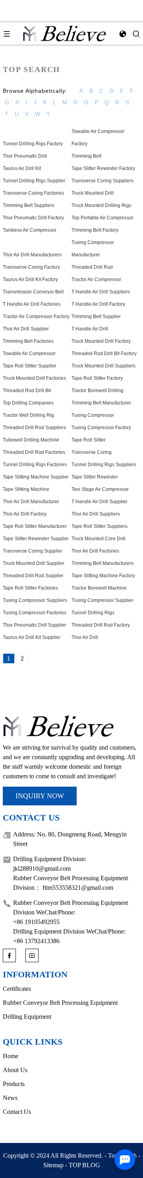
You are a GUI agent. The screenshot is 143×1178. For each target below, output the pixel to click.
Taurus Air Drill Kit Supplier (31, 637)
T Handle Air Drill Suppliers (101, 292)
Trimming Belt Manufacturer (101, 403)
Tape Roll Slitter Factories (30, 588)
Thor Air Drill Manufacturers (32, 255)
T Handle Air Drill (90, 329)
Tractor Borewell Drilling (98, 390)
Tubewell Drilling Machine (31, 440)
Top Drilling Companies (28, 403)
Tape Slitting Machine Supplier (36, 477)
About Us (15, 1070)
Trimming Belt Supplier (96, 316)
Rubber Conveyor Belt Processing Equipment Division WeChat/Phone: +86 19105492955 (70, 912)
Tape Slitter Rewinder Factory (103, 168)
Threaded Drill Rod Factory (101, 625)
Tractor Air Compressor (96, 279)
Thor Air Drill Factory (24, 514)
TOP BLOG (84, 1165)
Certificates (17, 988)
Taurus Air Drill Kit (22, 168)
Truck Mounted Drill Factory (101, 341)
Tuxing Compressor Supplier (102, 600)
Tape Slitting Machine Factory (103, 575)
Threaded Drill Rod (92, 267)
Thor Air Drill (85, 637)
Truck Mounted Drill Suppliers (103, 366)
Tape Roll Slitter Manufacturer (35, 526)
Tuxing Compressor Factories (34, 612)
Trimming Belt (86, 156)
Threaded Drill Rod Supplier (33, 575)
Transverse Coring (92, 452)
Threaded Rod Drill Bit (27, 390)
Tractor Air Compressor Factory (36, 316)
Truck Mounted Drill (93, 193)
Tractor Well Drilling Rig (28, 415)
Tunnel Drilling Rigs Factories (35, 464)
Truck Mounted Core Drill (99, 538)
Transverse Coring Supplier (32, 551)
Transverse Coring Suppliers (102, 181)
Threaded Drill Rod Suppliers (34, 427)
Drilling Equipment (27, 1016)
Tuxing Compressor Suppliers (35, 600)
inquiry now (39, 796)
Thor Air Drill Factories (95, 551)
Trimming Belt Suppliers (28, 205)
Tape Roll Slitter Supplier (29, 366)
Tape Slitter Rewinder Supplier (36, 538)
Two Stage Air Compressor (100, 489)
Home (10, 1056)
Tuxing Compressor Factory (101, 427)
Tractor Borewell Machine (99, 588)
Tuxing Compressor (93, 415)
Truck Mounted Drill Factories (34, 378)
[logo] (65, 32)
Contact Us (17, 1111)
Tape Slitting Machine (26, 489)
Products (14, 1083)
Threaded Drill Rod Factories (34, 452)
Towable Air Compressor (29, 353)
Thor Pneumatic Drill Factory (33, 218)
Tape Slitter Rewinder (95, 477)
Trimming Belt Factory (95, 230)
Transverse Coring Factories (33, 193)
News (10, 1097)
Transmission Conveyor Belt (33, 292)
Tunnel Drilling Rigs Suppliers (104, 464)
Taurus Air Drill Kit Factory (30, 279)
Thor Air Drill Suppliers (96, 514)
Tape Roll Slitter (89, 440)
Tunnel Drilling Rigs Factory (33, 144)
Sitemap (53, 1165)
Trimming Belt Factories (28, 341)
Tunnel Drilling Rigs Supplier (34, 181)
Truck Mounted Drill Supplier (33, 563)
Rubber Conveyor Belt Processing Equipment (60, 1002)
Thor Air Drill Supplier (26, 329)
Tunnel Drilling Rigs (93, 612)
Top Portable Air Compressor (102, 218)
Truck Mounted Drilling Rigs (101, 205)
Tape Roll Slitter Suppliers (100, 526)
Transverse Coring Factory (31, 267)
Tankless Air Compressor (29, 230)
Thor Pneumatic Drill (25, 156)
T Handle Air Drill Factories (31, 304)
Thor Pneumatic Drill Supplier (34, 625)
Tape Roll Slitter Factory (97, 378)
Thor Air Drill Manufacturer (31, 501)
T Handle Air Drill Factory (98, 304)
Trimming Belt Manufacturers (102, 563)
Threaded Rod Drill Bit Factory (104, 353)
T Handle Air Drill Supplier (100, 501)
